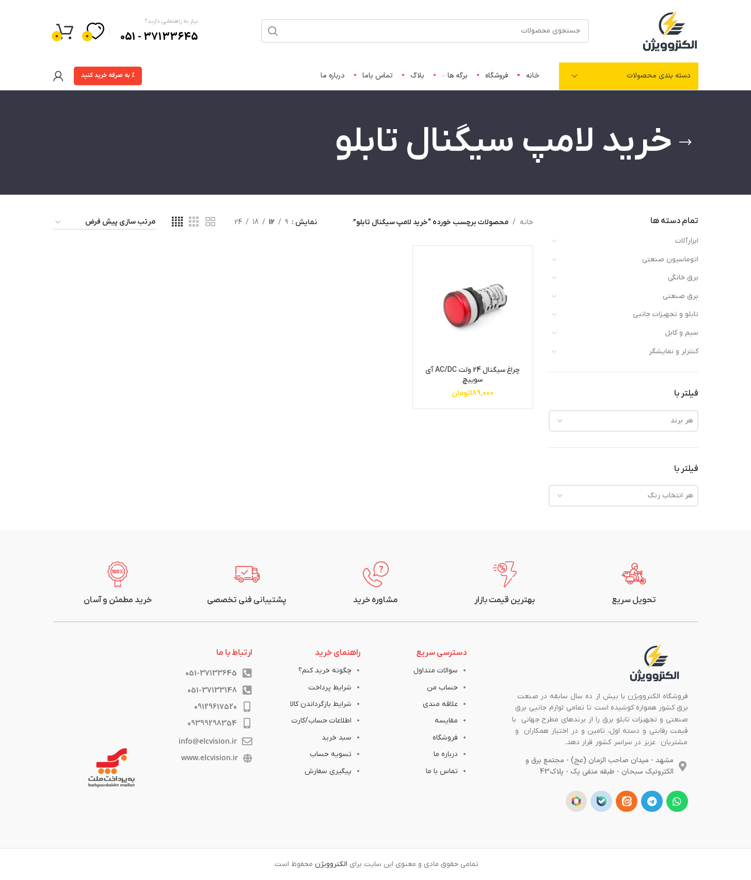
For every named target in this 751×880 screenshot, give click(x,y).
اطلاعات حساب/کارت (321, 721)
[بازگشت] (685, 142)
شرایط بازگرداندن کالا (320, 704)
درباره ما (446, 754)
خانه (526, 222)
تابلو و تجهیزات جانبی (665, 314)
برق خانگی (683, 277)
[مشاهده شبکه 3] (194, 222)
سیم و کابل (681, 333)
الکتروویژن (331, 864)
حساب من (442, 688)
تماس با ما (442, 771)
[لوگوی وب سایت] (670, 30)
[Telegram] (652, 801)
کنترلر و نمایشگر (673, 351)
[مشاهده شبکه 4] (177, 222)
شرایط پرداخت (329, 688)
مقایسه (446, 721)
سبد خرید (336, 738)
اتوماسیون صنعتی (670, 259)
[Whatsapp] (677, 801)
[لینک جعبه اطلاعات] (633, 583)
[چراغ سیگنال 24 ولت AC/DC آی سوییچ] (472, 305)
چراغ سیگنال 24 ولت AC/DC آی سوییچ (472, 375)
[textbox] (623, 421)
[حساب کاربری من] (58, 76)
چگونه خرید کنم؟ (324, 670)
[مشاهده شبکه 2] (210, 222)
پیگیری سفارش (328, 771)
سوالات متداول (435, 670)
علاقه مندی (440, 704)
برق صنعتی (680, 296)
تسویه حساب (330, 754)
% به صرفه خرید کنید (108, 75)
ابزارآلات (686, 241)
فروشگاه (445, 738)
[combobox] (623, 421)
